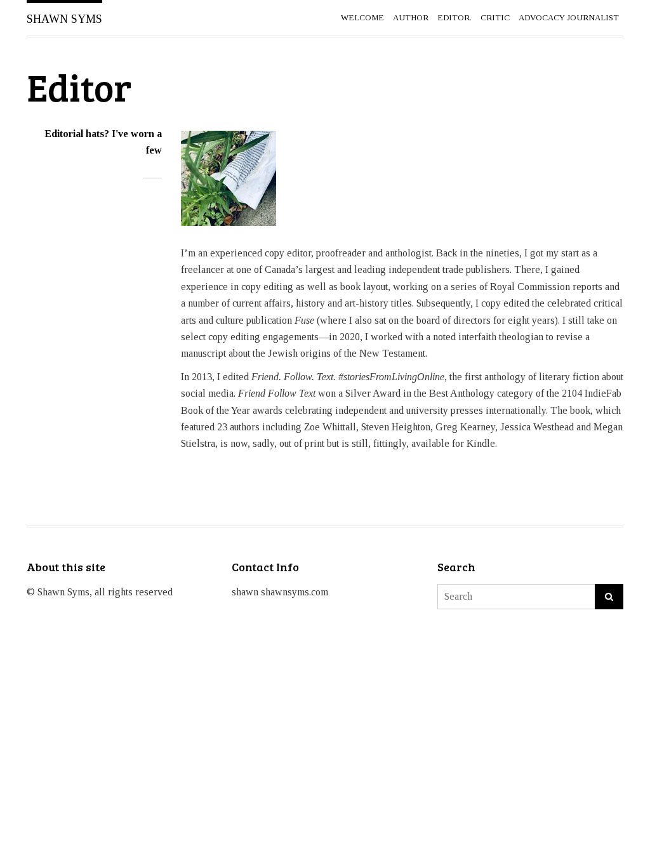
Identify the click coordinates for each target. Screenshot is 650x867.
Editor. (454, 17)
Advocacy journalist (569, 17)
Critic (495, 17)
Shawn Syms (64, 19)
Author (410, 17)
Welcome (362, 17)
